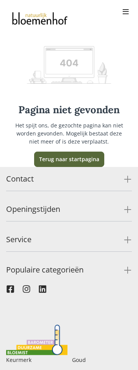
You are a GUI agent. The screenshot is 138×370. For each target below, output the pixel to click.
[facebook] (10, 291)
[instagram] (26, 291)
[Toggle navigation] (126, 12)
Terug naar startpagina (69, 159)
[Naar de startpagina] (40, 18)
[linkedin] (42, 291)
